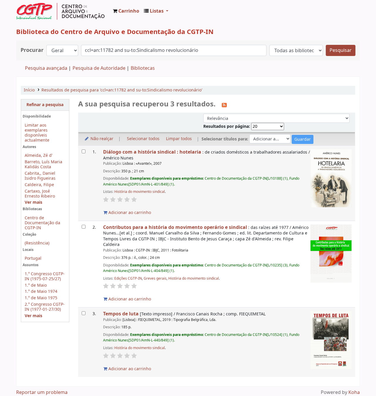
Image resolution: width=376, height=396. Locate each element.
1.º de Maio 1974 (41, 291)
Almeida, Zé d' (39, 155)
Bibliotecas (143, 68)
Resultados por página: (227, 126)
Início (29, 90)
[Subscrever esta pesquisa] (224, 104)
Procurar (32, 50)
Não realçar (101, 139)
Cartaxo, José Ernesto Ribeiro (40, 193)
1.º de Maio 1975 (41, 298)
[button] (126, 11)
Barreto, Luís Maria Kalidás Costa (43, 164)
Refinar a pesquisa (44, 105)
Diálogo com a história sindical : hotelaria (152, 152)
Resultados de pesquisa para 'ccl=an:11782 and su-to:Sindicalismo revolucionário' (121, 90)
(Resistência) (37, 243)
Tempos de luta (121, 313)
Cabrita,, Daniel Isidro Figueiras (40, 175)
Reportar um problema (42, 392)
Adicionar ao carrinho (129, 213)
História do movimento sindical (139, 191)
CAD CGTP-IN (60, 11)
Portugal (33, 258)
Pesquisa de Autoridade (99, 68)
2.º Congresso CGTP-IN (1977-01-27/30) (45, 306)
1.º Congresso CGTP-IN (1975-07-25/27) (45, 276)
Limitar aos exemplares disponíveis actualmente (37, 132)
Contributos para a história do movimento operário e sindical (175, 227)
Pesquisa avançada (46, 68)
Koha (354, 392)
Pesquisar (341, 50)
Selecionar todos (143, 139)
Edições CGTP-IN (128, 278)
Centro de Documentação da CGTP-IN (42, 223)
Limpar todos (179, 139)
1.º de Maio (36, 285)
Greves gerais (155, 278)
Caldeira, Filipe (39, 185)
